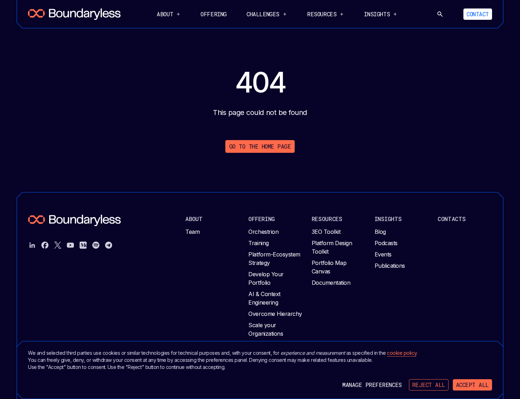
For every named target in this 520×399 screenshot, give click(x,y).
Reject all (428, 384)
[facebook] (45, 245)
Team (192, 231)
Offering (214, 14)
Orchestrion (263, 231)
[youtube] (70, 245)
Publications (390, 265)
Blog (380, 231)
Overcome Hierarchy (275, 313)
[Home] (74, 14)
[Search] (440, 14)
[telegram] (108, 245)
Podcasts (386, 243)
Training (258, 243)
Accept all (472, 384)
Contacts (452, 218)
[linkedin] (32, 245)
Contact (478, 14)
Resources (327, 218)
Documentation (331, 282)
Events (383, 254)
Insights (388, 218)
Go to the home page (260, 146)
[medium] (83, 245)
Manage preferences (371, 384)
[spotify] (96, 245)
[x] (57, 245)
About (194, 218)
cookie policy (401, 353)
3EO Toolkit (326, 231)
